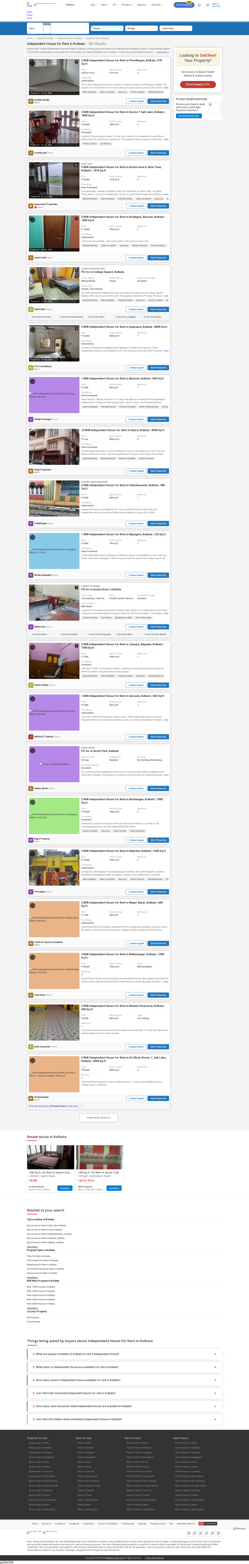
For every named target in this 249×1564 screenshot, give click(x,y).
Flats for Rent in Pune (137, 1461)
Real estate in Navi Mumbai (43, 1480)
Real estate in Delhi (39, 1442)
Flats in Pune (84, 1461)
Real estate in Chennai (40, 1490)
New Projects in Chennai (187, 1490)
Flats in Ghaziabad (87, 1476)
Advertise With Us (186, 1523)
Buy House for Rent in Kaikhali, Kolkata (46, 1238)
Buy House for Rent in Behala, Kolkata (45, 1242)
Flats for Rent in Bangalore (140, 1457)
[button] (136, 101)
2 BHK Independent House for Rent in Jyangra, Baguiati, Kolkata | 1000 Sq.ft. (122, 646)
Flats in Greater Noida (89, 1485)
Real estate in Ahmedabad (42, 1499)
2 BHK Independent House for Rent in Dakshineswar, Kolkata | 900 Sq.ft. (123, 487)
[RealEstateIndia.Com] (46, 11)
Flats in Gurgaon (86, 1452)
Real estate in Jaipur (39, 1504)
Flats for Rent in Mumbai (139, 1447)
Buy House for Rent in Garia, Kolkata (44, 1229)
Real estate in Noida (39, 1466)
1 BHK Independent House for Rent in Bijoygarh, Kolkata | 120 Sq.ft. (123, 534)
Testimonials (127, 1523)
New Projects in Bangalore (188, 1457)
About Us (46, 1523)
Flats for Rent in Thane (138, 1495)
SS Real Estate (41, 1097)
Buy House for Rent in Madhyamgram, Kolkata (49, 1234)
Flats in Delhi (84, 1442)
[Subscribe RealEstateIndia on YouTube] (213, 1535)
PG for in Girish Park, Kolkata (100, 751)
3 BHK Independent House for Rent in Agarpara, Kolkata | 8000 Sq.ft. (124, 326)
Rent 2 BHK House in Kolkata (41, 1291)
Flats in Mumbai (86, 1447)
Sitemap (142, 1523)
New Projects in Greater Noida (190, 1485)
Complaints (88, 1523)
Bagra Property (42, 839)
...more (165, 88)
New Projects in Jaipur (186, 1504)
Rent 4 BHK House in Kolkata (41, 1299)
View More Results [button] (99, 1117)
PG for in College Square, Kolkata (102, 272)
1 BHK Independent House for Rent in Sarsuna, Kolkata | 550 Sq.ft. (123, 696)
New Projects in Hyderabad (189, 1509)
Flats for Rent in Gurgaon (139, 1452)
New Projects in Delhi (186, 1442)
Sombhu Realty (41, 100)
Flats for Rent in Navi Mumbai (141, 1480)
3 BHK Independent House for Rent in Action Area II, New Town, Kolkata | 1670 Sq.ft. (121, 168)
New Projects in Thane (186, 1495)
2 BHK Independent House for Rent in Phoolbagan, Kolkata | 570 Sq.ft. (121, 62)
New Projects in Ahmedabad (189, 1499)
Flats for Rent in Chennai (139, 1490)
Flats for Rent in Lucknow (139, 1471)
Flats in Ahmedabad (88, 1499)
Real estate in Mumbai (40, 1447)
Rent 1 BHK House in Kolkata (41, 1287)
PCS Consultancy (42, 366)
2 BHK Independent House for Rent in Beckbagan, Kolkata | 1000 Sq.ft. (122, 801)
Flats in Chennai (86, 1490)
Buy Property (33, 1317)
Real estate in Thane (39, 1495)
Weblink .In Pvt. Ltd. (114, 1558)
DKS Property (85, 1186)
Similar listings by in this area (53, 1106)
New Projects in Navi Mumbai (190, 1480)
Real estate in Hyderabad (42, 1509)
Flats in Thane (85, 1495)
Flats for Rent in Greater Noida (142, 1485)
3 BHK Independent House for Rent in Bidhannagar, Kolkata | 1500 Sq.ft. (122, 956)
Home (30, 38)
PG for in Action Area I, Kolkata (101, 589)
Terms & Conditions (108, 1523)
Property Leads (158, 1523)
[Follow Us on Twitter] (207, 1535)
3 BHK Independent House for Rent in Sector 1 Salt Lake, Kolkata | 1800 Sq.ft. (123, 113)
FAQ (171, 1523)
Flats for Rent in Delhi (137, 1442)
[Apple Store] (50, 1532)
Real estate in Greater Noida (43, 1485)
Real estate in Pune (39, 1461)
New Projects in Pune (186, 1461)
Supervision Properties (46, 204)
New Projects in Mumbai (187, 1447)
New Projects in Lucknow (188, 1471)
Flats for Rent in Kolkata (38, 1256)
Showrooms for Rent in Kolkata (42, 1273)
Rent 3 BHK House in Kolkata (41, 1295)
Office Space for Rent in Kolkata (42, 1260)
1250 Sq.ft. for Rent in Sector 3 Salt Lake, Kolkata (107, 1172)
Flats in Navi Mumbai (88, 1480)
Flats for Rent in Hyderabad (141, 1509)
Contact (65, 1188)
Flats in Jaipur (84, 1504)
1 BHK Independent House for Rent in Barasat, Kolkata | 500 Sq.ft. (122, 378)
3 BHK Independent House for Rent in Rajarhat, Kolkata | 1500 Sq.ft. (124, 851)
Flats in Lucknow (86, 1471)
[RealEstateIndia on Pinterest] (201, 1535)
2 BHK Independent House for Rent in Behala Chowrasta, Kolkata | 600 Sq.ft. (123, 1007)
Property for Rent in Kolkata (70, 38)
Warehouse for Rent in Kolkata (42, 1264)
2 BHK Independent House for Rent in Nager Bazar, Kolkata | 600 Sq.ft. (122, 904)
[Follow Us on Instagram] (219, 1535)
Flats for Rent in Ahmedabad (141, 1499)
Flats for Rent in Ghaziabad (140, 1476)
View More (162, 52)
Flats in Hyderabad (87, 1509)
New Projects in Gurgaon (188, 1452)
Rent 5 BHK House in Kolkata (41, 1303)
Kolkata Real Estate (45, 38)
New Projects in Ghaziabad (189, 1476)
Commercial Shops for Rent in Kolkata (45, 1269)
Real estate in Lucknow (41, 1471)
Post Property (184, 4)
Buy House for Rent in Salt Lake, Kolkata (46, 1225)
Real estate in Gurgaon (41, 1452)
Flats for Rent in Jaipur (138, 1504)
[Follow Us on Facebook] (189, 1535)
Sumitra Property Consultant (48, 942)
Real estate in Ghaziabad (42, 1476)
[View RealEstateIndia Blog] (195, 1535)
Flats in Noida (84, 1466)
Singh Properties (42, 470)
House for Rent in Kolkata (97, 38)
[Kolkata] (47, 24)
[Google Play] (34, 1532)
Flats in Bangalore (87, 1457)
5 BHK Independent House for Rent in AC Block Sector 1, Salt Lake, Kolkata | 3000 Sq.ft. (123, 1059)
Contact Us (60, 1523)
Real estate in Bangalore (41, 1457)
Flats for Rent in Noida (138, 1466)
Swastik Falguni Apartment (94, 482)
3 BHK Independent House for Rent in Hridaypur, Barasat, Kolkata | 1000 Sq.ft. (123, 218)
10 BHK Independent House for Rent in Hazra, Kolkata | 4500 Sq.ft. (123, 430)
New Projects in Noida (186, 1466)
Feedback (74, 1523)
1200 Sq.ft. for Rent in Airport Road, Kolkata (55, 1172)
